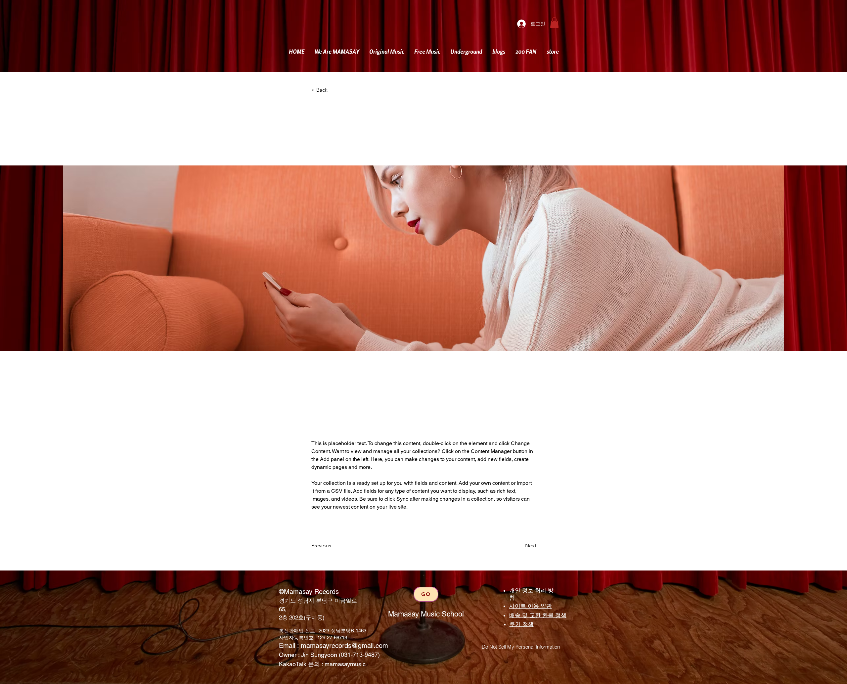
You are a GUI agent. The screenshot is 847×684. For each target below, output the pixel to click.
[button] (554, 22)
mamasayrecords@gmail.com (344, 646)
